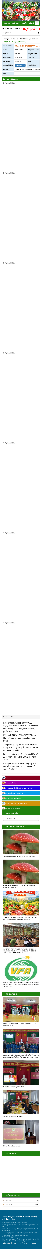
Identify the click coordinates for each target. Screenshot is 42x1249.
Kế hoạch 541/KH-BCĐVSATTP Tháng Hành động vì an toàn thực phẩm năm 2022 (19, 738)
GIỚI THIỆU (15, 23)
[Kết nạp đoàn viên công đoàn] (21, 1131)
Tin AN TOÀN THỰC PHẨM (15, 827)
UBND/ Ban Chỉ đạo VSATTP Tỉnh (15, 42)
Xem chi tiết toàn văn (10, 79)
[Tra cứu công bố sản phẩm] (3, 798)
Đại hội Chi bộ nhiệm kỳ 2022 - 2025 (13, 1087)
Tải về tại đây (21, 65)
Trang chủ (6, 23)
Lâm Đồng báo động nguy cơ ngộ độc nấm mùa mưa (19, 856)
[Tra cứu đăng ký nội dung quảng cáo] (3, 803)
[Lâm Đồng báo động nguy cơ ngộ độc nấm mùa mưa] (21, 842)
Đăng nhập (35, 2)
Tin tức (24, 23)
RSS (14, 1243)
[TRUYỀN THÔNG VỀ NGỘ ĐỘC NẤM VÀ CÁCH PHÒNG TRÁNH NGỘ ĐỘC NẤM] (21, 871)
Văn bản (32, 23)
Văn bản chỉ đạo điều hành (29, 39)
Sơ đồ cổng (23, 1243)
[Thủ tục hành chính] (3, 783)
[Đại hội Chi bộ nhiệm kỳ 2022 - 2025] (21, 1072)
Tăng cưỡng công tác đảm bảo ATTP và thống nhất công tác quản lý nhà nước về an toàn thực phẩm (20, 747)
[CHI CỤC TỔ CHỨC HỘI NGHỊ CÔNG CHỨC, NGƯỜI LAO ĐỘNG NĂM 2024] (21, 1009)
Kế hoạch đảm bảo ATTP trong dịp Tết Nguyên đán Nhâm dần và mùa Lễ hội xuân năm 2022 (19, 766)
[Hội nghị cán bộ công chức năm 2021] (21, 1102)
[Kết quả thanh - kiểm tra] (3, 808)
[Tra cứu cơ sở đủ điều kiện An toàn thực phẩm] (3, 788)
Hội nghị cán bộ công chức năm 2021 (14, 1116)
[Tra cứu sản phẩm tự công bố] (3, 793)
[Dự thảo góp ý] (3, 777)
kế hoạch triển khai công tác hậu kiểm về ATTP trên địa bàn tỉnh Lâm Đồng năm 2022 (20, 757)
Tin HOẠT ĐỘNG (11, 994)
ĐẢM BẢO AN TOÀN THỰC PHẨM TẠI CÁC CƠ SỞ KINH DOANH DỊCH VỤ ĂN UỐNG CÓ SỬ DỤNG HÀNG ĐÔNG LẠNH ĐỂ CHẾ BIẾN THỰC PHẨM (19, 951)
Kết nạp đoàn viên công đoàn (11, 1146)
